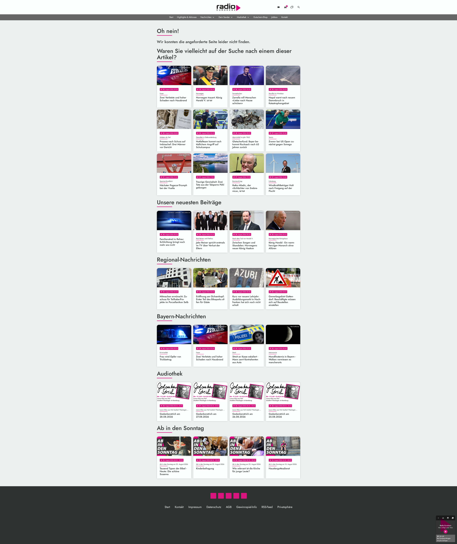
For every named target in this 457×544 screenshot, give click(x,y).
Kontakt (284, 17)
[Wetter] (292, 7)
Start (171, 17)
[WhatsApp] (159, 7)
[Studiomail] (173, 7)
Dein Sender (224, 17)
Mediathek (241, 17)
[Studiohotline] (178, 7)
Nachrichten (205, 17)
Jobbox (274, 17)
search (298, 7)
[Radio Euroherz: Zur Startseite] (229, 7)
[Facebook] (164, 7)
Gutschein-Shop (260, 17)
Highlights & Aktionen (187, 17)
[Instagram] (168, 7)
